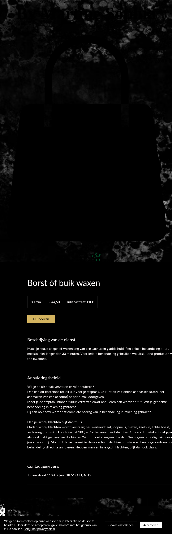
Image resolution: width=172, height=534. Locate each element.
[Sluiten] (166, 525)
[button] (86, 138)
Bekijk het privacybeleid (39, 529)
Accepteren (150, 525)
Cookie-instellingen (121, 525)
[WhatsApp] (86, 505)
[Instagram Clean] (86, 510)
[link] (41, 319)
